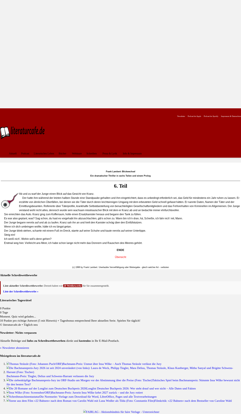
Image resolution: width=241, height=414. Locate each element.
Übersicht (120, 257)
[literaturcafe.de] (24, 132)
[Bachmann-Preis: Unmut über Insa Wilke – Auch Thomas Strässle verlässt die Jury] (35, 363)
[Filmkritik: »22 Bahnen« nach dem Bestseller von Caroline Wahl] (80, 400)
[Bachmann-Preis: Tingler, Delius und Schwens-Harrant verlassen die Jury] (124, 372)
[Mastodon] (33, 111)
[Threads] (23, 111)
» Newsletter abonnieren (14, 347)
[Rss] (38, 111)
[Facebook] (2, 111)
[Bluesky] (28, 111)
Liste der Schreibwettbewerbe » (20, 291)
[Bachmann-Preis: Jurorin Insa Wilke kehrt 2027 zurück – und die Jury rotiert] (29, 392)
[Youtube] (12, 111)
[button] (237, 154)
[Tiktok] (18, 111)
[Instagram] (7, 111)
